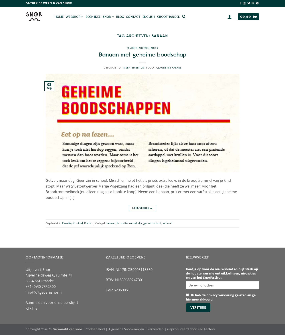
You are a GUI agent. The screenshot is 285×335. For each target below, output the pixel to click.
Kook (154, 48)
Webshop (73, 16)
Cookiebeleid (95, 329)
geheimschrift (152, 223)
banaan (111, 223)
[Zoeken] (183, 16)
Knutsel (144, 48)
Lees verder (142, 208)
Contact (133, 16)
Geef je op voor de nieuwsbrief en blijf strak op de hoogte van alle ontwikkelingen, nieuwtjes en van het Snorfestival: (222, 273)
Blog (120, 16)
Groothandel (168, 16)
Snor (107, 16)
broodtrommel (127, 223)
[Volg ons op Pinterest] (257, 3)
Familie (132, 48)
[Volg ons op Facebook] (240, 3)
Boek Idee (93, 16)
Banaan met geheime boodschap (142, 54)
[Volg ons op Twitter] (248, 3)
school (167, 223)
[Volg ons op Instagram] (244, 3)
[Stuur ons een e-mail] (253, 3)
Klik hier (32, 308)
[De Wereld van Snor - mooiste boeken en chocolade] (37, 17)
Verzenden (156, 329)
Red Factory (206, 329)
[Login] (229, 17)
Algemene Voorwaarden (126, 329)
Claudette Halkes (168, 67)
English (148, 16)
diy (140, 223)
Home (59, 16)
